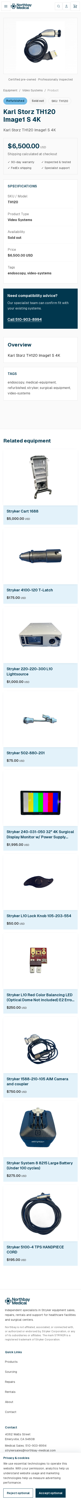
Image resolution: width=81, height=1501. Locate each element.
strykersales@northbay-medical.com (30, 1450)
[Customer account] (66, 6)
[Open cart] (75, 6)
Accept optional (50, 1493)
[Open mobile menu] (5, 6)
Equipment (10, 90)
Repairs (10, 1381)
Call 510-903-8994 (24, 319)
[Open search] (58, 6)
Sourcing (11, 1371)
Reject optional (18, 1493)
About (9, 1402)
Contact (10, 1412)
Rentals (10, 1392)
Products (11, 1361)
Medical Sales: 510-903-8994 (26, 1445)
